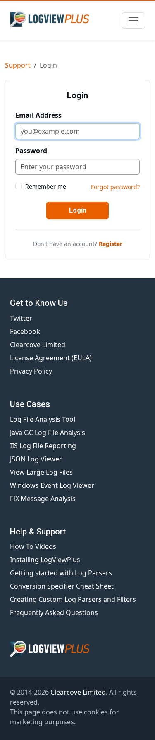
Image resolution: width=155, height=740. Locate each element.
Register (110, 244)
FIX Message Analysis (43, 498)
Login (77, 210)
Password (31, 150)
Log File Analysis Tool (42, 419)
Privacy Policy (31, 371)
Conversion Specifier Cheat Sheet (62, 586)
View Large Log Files (41, 472)
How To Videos (33, 546)
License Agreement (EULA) (51, 357)
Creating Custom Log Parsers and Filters (73, 599)
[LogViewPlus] (51, 19)
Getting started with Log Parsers (61, 572)
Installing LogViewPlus (45, 559)
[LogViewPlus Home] (77, 649)
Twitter (21, 318)
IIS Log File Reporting (43, 445)
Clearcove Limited (37, 344)
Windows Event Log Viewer (52, 485)
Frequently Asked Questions (54, 612)
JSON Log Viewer (36, 458)
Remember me (45, 186)
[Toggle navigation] (133, 20)
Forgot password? (115, 187)
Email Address (38, 115)
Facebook (25, 331)
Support (18, 65)
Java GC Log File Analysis (47, 432)
